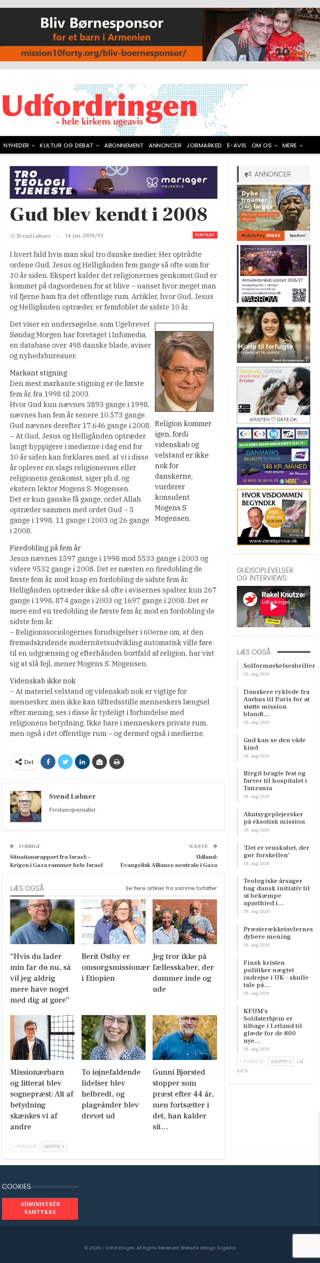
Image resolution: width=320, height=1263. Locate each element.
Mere (290, 145)
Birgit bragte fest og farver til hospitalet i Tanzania (275, 780)
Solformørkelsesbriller (279, 666)
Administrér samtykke (40, 1208)
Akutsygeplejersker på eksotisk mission (274, 818)
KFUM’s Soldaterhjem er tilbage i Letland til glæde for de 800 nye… (273, 1026)
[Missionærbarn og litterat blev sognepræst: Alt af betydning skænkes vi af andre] (42, 1037)
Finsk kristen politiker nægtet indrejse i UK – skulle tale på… (276, 974)
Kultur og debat (67, 145)
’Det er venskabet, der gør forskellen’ (276, 852)
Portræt (205, 235)
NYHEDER (16, 145)
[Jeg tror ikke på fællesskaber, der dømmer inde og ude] (185, 921)
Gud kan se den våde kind (275, 744)
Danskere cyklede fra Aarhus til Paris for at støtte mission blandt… (276, 703)
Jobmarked (204, 145)
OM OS (262, 145)
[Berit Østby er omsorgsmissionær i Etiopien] (114, 921)
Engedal (226, 1248)
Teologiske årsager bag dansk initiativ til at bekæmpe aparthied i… (277, 892)
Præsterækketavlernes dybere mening (278, 933)
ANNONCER (165, 145)
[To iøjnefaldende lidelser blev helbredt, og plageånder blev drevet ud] (114, 1037)
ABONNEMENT (124, 145)
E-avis (237, 145)
